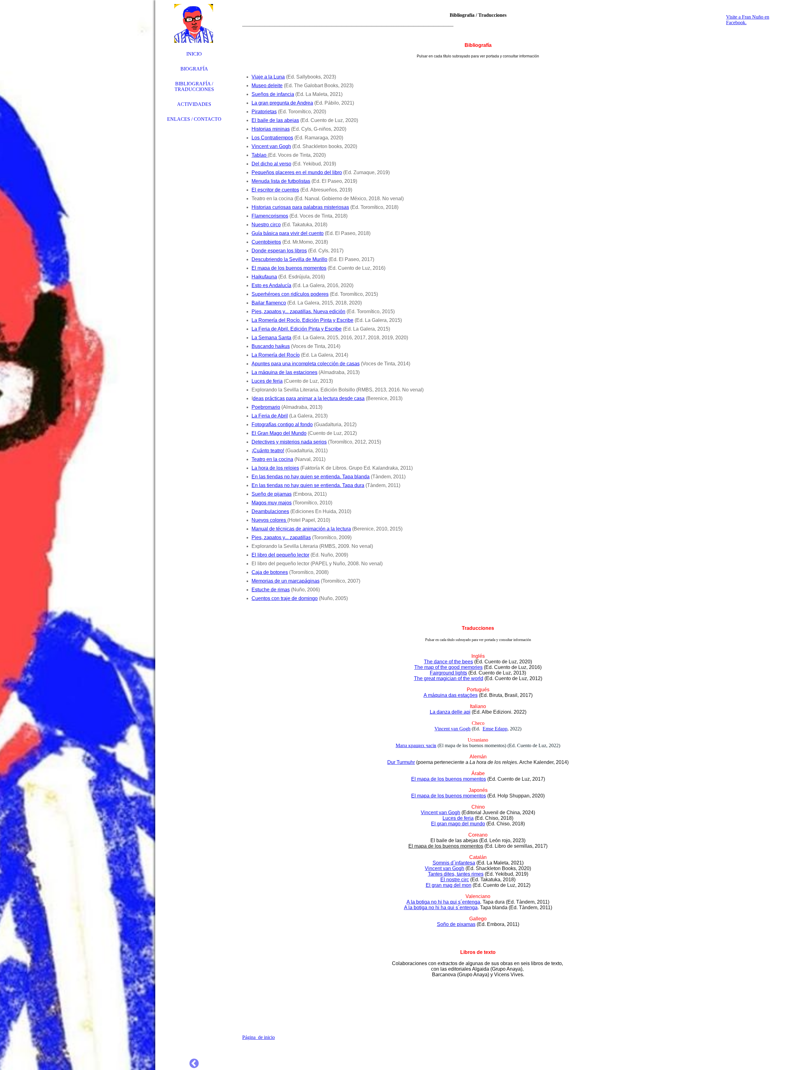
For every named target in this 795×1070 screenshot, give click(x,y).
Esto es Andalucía (271, 285)
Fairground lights (448, 672)
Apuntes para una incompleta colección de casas (306, 363)
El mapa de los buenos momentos (289, 268)
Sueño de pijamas (272, 494)
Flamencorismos (270, 216)
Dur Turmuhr (401, 762)
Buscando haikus (271, 346)
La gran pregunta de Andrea (282, 103)
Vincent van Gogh (271, 146)
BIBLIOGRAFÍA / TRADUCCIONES (194, 86)
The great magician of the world (448, 678)
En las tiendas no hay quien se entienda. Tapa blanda (311, 476)
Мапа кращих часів (416, 745)
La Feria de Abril (270, 415)
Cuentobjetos (266, 242)
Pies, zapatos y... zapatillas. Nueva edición (298, 311)
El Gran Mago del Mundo (279, 433)
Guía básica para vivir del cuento (288, 233)
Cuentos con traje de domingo (285, 598)
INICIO (194, 53)
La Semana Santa (271, 337)
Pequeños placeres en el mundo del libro (297, 172)
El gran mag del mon (448, 885)
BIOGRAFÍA (194, 68)
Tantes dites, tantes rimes (456, 874)
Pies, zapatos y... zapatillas (281, 537)
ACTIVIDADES (194, 104)
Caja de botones (270, 572)
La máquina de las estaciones (284, 372)
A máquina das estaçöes (451, 695)
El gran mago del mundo (458, 823)
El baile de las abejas (275, 120)
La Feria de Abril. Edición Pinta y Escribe (297, 329)
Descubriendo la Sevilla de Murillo (289, 259)
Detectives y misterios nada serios (289, 442)
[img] (77, 535)
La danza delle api (450, 712)
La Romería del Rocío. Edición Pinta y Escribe (302, 320)
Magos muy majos (272, 502)
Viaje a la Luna (268, 76)
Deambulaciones (270, 511)
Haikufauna (264, 276)
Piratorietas (264, 111)
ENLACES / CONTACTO (194, 119)
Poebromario (266, 407)
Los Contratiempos (272, 137)
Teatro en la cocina (272, 459)
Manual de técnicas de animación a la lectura (301, 528)
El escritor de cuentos (275, 189)
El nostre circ (454, 879)
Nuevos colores (269, 520)
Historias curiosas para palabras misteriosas (300, 207)
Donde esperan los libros (279, 250)
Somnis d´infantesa (454, 862)
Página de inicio (258, 1037)
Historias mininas (271, 129)
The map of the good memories (448, 667)
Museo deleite (267, 85)
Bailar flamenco (269, 302)
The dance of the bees (448, 661)
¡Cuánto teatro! (268, 450)
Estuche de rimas (271, 589)
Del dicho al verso (271, 163)
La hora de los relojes (275, 468)
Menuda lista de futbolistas (281, 181)
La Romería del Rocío (276, 355)
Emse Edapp (495, 728)
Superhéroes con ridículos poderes (290, 294)
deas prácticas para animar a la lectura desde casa (309, 398)
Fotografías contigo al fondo (282, 424)
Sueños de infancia (273, 94)
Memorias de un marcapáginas (286, 581)
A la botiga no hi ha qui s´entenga (443, 902)
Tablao (260, 155)
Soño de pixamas (456, 924)
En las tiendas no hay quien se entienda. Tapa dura (308, 485)
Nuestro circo (266, 224)
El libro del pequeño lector (280, 555)
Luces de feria (267, 381)
